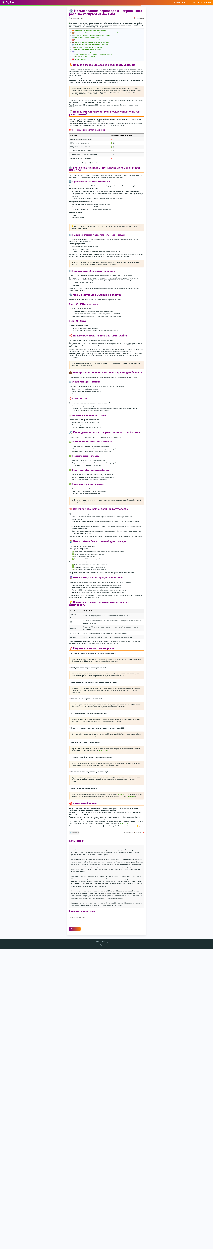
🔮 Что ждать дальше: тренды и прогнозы (86, 52)
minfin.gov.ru (103, 750)
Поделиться (74, 833)
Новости (184, 2)
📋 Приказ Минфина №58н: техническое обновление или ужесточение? (95, 33)
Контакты (207, 2)
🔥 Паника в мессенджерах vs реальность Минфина (89, 30)
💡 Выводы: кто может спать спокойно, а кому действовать (92, 54)
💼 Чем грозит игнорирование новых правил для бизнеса (90, 42)
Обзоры (192, 2)
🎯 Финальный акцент (79, 59)
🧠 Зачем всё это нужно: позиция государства (87, 47)
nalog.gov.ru (131, 796)
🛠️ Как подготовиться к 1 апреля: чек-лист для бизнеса (90, 45)
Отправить (74, 929)
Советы (199, 2)
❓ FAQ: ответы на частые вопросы (83, 56)
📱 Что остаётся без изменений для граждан (87, 49)
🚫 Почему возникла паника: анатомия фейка (87, 40)
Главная (177, 2)
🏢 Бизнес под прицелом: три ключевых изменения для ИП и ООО (93, 35)
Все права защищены (110, 942)
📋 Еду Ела (8, 2)
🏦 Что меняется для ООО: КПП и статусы (86, 37)
